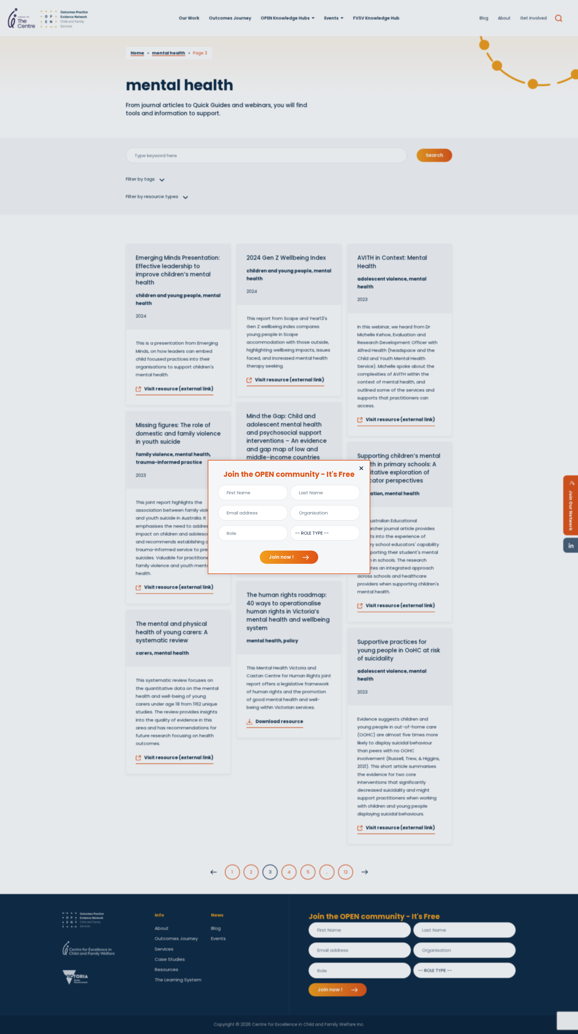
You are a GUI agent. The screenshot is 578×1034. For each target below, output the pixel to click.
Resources (166, 969)
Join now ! (282, 557)
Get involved (533, 18)
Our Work (189, 18)
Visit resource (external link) (178, 389)
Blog (484, 18)
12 (346, 872)
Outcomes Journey (230, 18)
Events (331, 18)
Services (164, 949)
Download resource (279, 721)
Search (434, 155)
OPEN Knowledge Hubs (285, 18)
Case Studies (170, 959)
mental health (168, 53)
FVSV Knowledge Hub (376, 18)
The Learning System (178, 980)
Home (137, 53)
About (504, 18)
